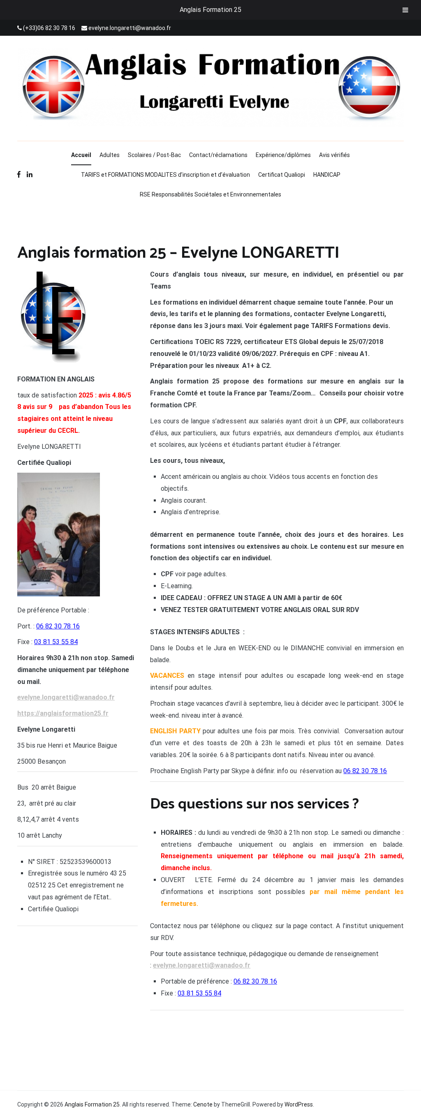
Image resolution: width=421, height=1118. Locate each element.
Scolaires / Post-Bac (154, 155)
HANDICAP (326, 174)
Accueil (81, 155)
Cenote (203, 1104)
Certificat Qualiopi (281, 174)
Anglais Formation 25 (210, 10)
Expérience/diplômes (283, 155)
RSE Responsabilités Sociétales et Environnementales (210, 194)
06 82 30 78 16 (58, 626)
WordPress (299, 1104)
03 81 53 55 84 (56, 642)
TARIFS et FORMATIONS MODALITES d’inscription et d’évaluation (165, 174)
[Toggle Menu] (405, 10)
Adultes (109, 155)
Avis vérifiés (334, 155)
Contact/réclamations (218, 155)
